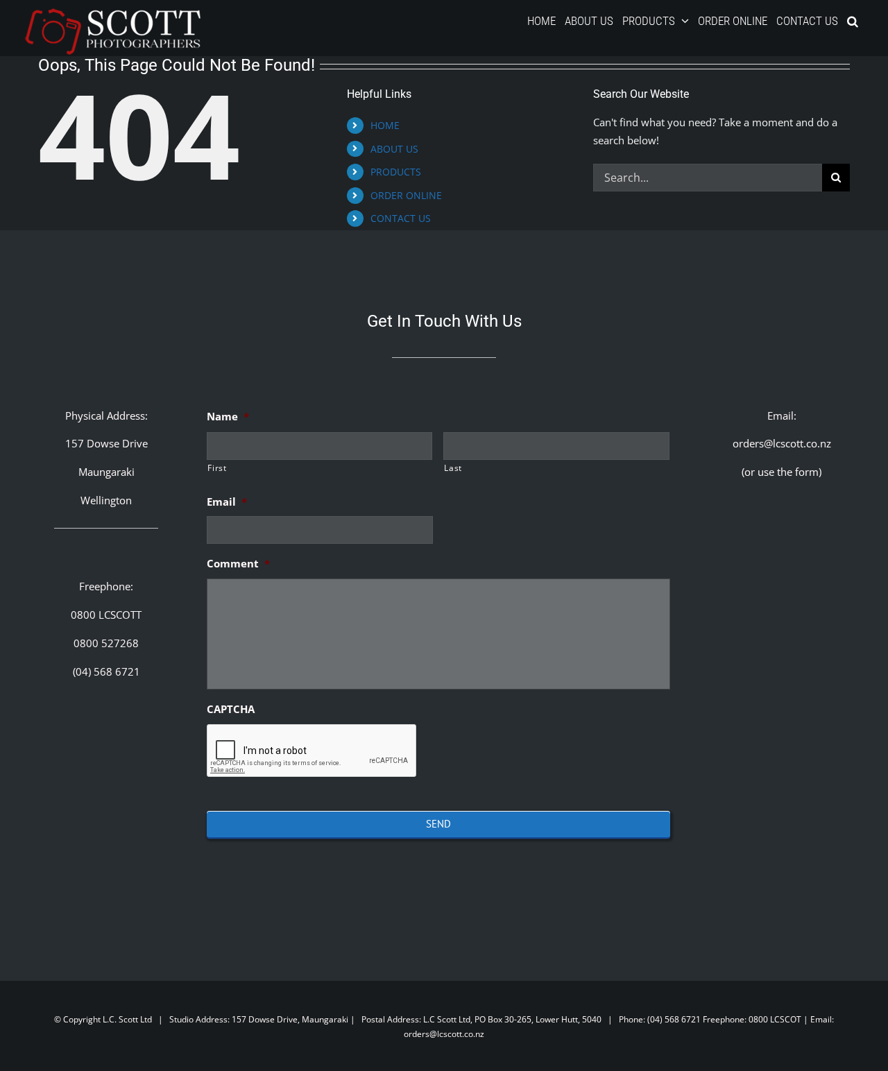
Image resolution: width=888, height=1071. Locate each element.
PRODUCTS (395, 171)
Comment (238, 563)
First (216, 468)
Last (453, 468)
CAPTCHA (231, 709)
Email (227, 501)
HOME (385, 125)
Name (228, 416)
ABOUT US (394, 148)
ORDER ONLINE (406, 195)
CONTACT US (400, 218)
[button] (852, 21)
